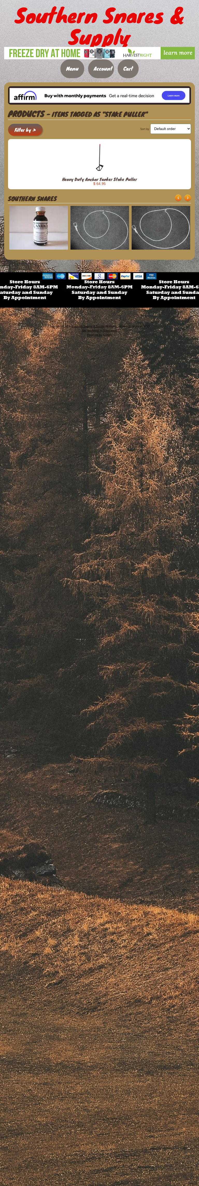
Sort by (144, 129)
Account (103, 68)
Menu (72, 68)
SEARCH (70, 289)
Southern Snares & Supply (87, 326)
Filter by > (25, 129)
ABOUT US (95, 289)
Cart (128, 68)
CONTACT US (124, 289)
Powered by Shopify (99, 334)
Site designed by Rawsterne (99, 330)
